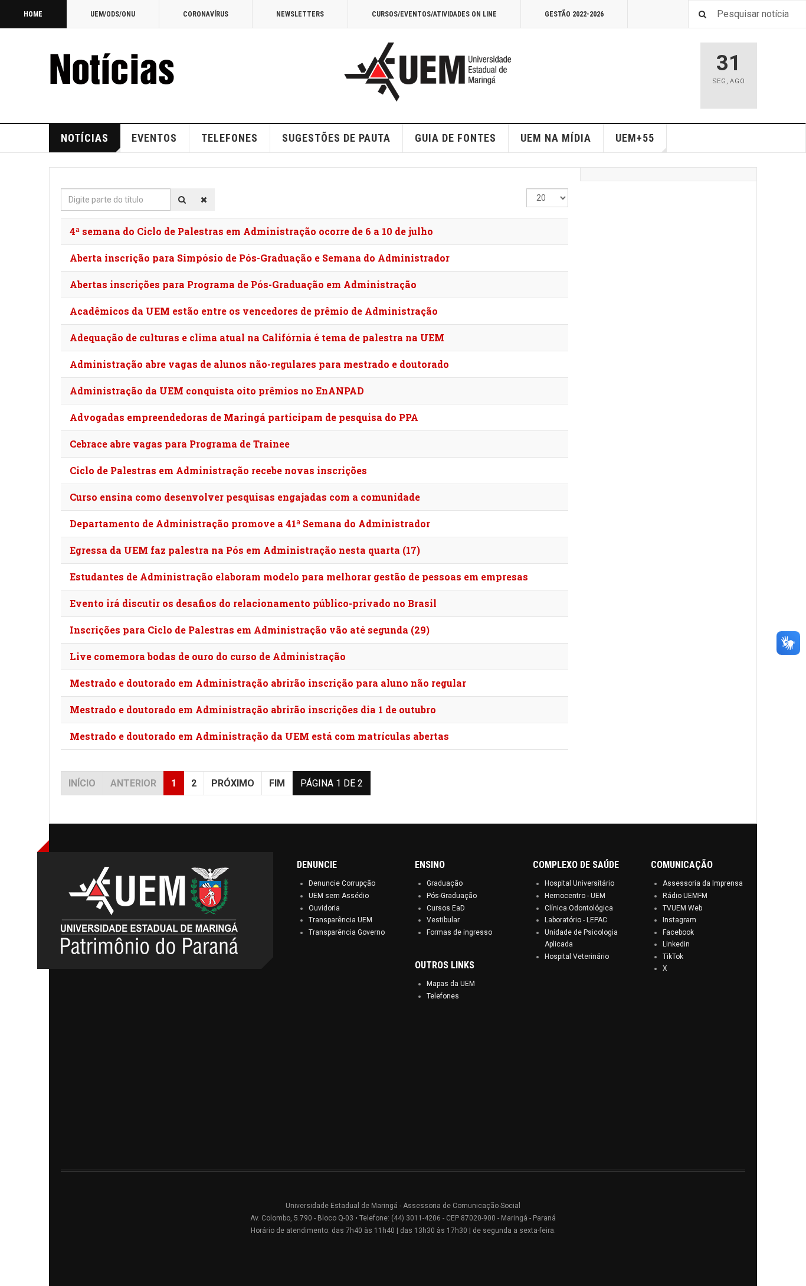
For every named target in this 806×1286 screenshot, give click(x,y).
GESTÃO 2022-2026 (574, 14)
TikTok (673, 956)
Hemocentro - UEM (575, 896)
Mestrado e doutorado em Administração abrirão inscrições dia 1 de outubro (253, 709)
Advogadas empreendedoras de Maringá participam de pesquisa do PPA (244, 417)
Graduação (445, 883)
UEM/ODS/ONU (112, 14)
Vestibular (443, 920)
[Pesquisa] (182, 199)
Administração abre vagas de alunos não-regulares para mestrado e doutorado (259, 364)
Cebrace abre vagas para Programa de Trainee (180, 444)
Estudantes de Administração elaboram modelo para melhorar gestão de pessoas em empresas (299, 576)
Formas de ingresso (459, 932)
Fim (277, 783)
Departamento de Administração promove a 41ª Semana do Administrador (250, 523)
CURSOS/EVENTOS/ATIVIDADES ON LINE (434, 14)
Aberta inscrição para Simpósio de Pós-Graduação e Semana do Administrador (260, 258)
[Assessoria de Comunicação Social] (137, 72)
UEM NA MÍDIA (555, 138)
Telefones (443, 996)
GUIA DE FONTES (455, 138)
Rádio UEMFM (685, 896)
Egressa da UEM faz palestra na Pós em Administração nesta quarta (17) (245, 550)
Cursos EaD (446, 908)
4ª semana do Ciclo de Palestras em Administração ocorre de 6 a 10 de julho (251, 231)
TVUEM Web (682, 908)
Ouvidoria (324, 908)
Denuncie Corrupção (342, 883)
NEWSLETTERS (300, 14)
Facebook (678, 932)
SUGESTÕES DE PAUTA (336, 138)
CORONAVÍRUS (205, 14)
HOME (33, 14)
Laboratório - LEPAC (576, 920)
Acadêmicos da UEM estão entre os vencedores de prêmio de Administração (254, 311)
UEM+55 (634, 138)
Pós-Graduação (452, 896)
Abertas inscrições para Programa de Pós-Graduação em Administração (243, 284)
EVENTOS (154, 138)
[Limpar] (204, 199)
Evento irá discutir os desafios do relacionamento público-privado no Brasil (253, 603)
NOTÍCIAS (85, 138)
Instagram (679, 920)
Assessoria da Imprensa (703, 883)
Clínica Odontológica (579, 908)
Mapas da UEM (451, 984)
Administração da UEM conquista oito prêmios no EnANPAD (217, 390)
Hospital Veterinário (577, 956)
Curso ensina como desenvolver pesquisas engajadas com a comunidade (245, 497)
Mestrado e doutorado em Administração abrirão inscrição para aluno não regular (268, 683)
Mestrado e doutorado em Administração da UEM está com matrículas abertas (259, 736)
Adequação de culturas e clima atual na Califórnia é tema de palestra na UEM (257, 337)
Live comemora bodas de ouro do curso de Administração (208, 656)
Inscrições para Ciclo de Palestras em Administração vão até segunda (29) (250, 630)
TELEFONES (229, 138)
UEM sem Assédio (339, 896)
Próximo (232, 783)
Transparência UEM (340, 920)
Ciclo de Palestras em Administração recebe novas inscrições (218, 470)
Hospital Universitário (579, 883)
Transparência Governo (347, 932)
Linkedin (676, 944)
